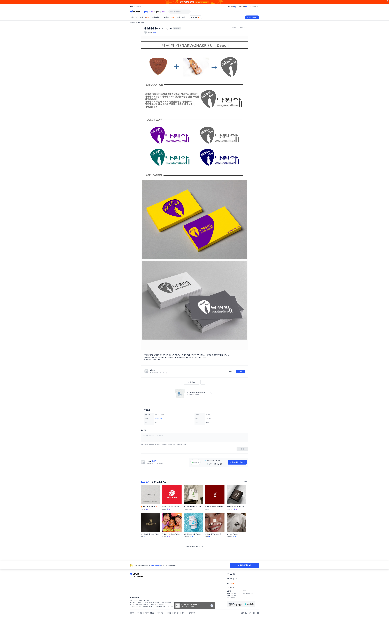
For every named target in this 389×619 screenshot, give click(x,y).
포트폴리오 (132, 22)
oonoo (207, 509)
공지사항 (139, 613)
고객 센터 (229, 588)
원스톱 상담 (195, 17)
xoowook (186, 536)
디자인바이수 (230, 509)
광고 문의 (176, 613)
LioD (142, 536)
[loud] (131, 6)
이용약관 (168, 613)
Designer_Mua (188, 509)
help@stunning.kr (247, 593)
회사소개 (132, 613)
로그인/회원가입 (254, 6)
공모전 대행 (192, 613)
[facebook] (246, 613)
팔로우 (154, 32)
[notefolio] (138, 6)
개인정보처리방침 (149, 613)
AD (387, 1)
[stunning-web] (134, 598)
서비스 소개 (230, 574)
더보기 (245, 481)
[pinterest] (254, 613)
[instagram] (250, 613)
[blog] (242, 613)
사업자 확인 (160, 613)
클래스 (183, 613)
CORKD (143, 509)
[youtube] (258, 613)
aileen (152, 370)
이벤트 (230, 583)
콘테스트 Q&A (231, 579)
